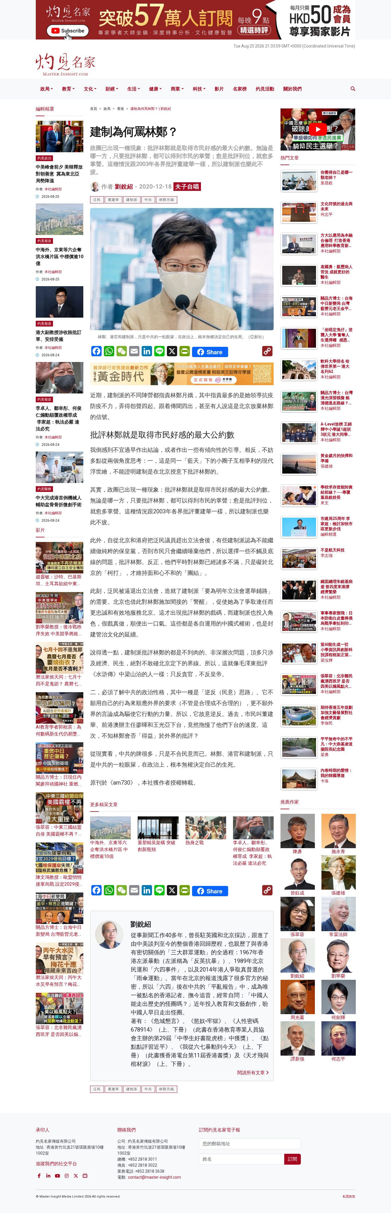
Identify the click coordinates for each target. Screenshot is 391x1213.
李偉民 (327, 723)
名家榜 (240, 89)
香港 (120, 109)
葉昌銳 (327, 183)
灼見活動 (265, 89)
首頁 (93, 109)
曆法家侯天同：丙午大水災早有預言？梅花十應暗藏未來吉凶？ (59, 984)
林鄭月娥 (166, 200)
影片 (219, 89)
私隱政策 (349, 1196)
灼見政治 (44, 158)
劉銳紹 (124, 186)
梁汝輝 (327, 660)
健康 (153, 89)
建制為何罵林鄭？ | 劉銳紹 (151, 109)
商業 (175, 89)
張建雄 (327, 466)
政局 (45, 89)
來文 (325, 502)
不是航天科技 (333, 550)
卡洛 (325, 781)
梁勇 (325, 754)
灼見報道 (44, 241)
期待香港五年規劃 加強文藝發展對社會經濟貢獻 (337, 712)
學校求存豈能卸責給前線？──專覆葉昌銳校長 (337, 492)
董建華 (113, 200)
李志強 (327, 555)
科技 (197, 89)
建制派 (131, 200)
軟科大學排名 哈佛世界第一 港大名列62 (335, 366)
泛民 (97, 200)
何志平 (327, 214)
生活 (132, 89)
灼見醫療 (44, 489)
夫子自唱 (187, 186)
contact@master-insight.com (154, 1177)
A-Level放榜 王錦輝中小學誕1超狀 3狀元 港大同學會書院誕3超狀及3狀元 (336, 434)
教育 (66, 89)
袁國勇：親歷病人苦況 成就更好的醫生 (337, 271)
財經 (110, 89)
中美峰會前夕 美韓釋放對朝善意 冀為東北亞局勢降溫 (59, 173)
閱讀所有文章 (251, 1072)
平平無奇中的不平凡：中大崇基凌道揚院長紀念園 (337, 744)
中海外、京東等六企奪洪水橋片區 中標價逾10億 (109, 849)
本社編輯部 (53, 189)
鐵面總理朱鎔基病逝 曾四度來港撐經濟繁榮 (337, 586)
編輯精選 (329, 534)
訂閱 (292, 1159)
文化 (88, 89)
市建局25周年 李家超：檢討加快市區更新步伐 (337, 523)
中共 (148, 200)
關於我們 (292, 89)
